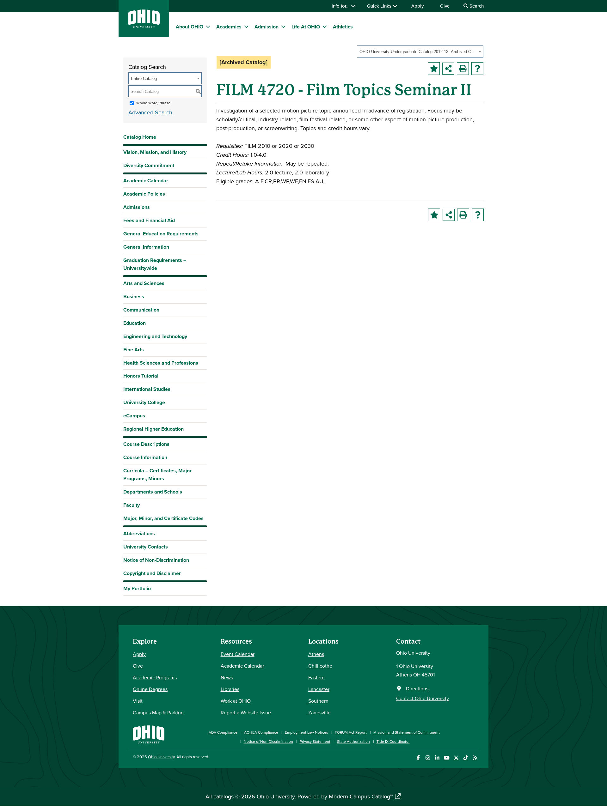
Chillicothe (320, 665)
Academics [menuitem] (229, 26)
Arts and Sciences (143, 283)
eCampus (134, 415)
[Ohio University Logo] (144, 26)
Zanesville (319, 712)
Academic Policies (144, 193)
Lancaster (318, 689)
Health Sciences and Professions (160, 363)
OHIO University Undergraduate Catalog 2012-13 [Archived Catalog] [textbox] (418, 51)
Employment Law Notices (306, 732)
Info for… (341, 6)
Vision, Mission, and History (155, 152)
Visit (138, 700)
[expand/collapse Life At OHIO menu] (324, 26)
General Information (146, 247)
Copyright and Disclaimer (152, 573)
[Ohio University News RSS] (475, 758)
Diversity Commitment (148, 165)
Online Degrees (150, 689)
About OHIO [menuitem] (189, 26)
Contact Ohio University (422, 698)
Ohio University (161, 757)
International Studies (146, 389)
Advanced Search (150, 112)
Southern (318, 700)
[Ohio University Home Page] (148, 734)
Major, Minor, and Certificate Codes (163, 518)
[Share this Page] (448, 69)
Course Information (145, 457)
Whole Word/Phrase (153, 103)
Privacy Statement (315, 741)
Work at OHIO (236, 700)
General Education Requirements (161, 233)
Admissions (136, 207)
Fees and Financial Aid (149, 220)
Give (445, 6)
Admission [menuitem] (266, 26)
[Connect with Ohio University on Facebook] (418, 758)
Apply (417, 6)
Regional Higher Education (153, 429)
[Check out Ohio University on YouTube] (447, 758)
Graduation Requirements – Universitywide (154, 264)
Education (134, 323)
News (227, 677)
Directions (417, 688)
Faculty (131, 505)
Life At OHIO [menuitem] (305, 26)
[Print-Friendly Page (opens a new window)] (463, 68)
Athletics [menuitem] (343, 26)
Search (476, 6)
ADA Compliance (223, 732)
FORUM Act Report (351, 732)
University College (144, 402)
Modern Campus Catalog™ (361, 796)
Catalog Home (139, 137)
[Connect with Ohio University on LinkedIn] (437, 758)
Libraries (230, 689)
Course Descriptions (146, 444)
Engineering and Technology (155, 336)
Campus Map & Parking (158, 712)
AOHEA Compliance (261, 732)
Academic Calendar (145, 180)
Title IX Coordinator (393, 741)
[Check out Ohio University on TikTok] (465, 758)
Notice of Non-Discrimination (156, 560)
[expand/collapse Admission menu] (283, 26)
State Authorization (353, 741)
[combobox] (420, 51)
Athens (316, 654)
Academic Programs (155, 677)
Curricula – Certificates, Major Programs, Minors (157, 474)
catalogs (223, 796)
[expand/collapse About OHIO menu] (208, 26)
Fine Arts (133, 349)
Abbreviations (139, 533)
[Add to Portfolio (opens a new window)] (434, 68)
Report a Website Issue (246, 712)
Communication (141, 309)
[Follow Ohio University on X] (456, 758)
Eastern (316, 677)
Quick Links (380, 6)
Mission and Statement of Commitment (406, 732)
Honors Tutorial (140, 375)
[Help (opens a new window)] (477, 68)
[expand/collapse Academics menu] (246, 26)
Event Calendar (237, 654)
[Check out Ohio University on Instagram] (428, 758)
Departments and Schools (152, 491)
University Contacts (145, 546)
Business (133, 296)
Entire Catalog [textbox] (144, 78)
